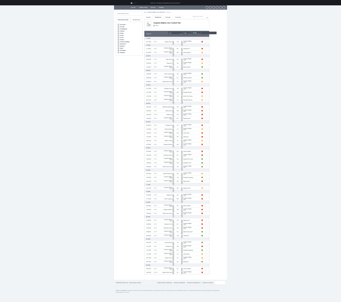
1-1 (177, 81)
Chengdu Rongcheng (167, 107)
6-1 (177, 195)
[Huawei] (224, 7)
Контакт (153, 7)
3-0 (177, 246)
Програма (168, 17)
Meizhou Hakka (186, 67)
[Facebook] (207, 7)
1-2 (177, 242)
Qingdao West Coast (167, 81)
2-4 (177, 133)
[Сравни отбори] (206, 42)
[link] (176, 42)
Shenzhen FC (186, 235)
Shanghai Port (186, 48)
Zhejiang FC (169, 63)
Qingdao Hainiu (168, 41)
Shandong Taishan (187, 77)
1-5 (177, 220)
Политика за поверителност (194, 282)
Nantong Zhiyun (187, 52)
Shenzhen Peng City (187, 100)
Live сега (133, 7)
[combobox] (200, 16)
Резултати (158, 17)
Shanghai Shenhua (187, 92)
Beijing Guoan (169, 110)
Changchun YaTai (168, 88)
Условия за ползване (207, 282)
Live (145, 12)
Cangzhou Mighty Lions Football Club (156, 12)
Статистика (178, 17)
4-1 (177, 125)
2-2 (177, 63)
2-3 (177, 151)
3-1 (177, 77)
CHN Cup (155, 114)
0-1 (177, 48)
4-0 (177, 107)
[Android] (220, 7)
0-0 (177, 52)
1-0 (177, 41)
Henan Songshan (168, 74)
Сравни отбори (143, 7)
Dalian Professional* (188, 231)
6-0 (177, 198)
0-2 (177, 74)
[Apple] (217, 7)
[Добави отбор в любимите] (182, 23)
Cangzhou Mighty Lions (187, 42)
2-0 (177, 163)
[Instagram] (213, 7)
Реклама (161, 7)
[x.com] (210, 7)
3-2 (177, 59)
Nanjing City (169, 114)
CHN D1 (155, 41)
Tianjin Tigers (169, 59)
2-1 (177, 67)
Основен (148, 17)
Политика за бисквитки (179, 282)
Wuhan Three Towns (188, 96)
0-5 (177, 92)
